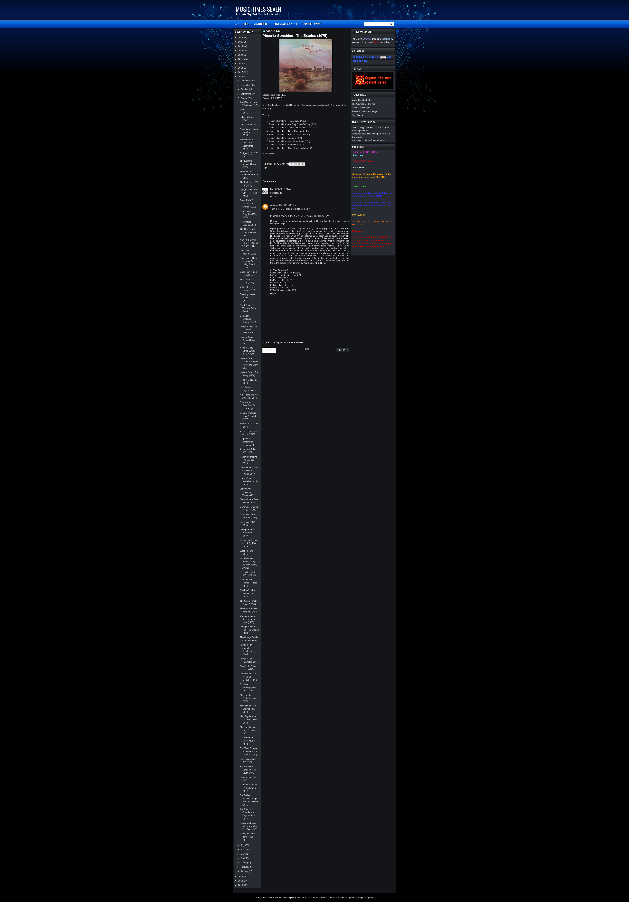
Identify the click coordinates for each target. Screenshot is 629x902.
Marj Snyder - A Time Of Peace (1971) (248, 730)
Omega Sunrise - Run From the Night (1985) (248, 619)
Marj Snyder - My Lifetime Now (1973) (248, 709)
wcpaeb (274, 205)
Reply (273, 196)
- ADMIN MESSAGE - (261, 24)
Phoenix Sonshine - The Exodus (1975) (249, 460)
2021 (240, 59)
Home (306, 349)
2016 (240, 76)
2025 (240, 42)
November (246, 85)
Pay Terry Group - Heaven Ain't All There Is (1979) (248, 751)
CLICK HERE (358, 167)
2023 (240, 50)
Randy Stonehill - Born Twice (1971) (248, 836)
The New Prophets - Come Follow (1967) (248, 232)
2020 (240, 63)
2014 (240, 881)
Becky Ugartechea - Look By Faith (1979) (248, 543)
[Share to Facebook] (300, 164)
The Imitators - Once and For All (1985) (249, 174)
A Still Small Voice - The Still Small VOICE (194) (249, 243)
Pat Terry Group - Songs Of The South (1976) (248, 769)
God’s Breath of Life (361, 100)
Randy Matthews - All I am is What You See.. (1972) (249, 826)
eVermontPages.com (347, 898)
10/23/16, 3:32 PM (287, 205)
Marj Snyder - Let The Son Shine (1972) (248, 719)
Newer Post (269, 350)
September (246, 94)
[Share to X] (297, 164)
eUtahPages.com (329, 898)
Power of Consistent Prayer (365, 111)
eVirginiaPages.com (366, 898)
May (243, 854)
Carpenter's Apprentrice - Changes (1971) (248, 441)
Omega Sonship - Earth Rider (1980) (248, 532)
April (243, 858)
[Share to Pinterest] (303, 164)
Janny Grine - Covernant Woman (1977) (248, 492)
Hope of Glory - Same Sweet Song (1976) (247, 351)
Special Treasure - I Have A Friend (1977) (249, 416)
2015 (240, 876)
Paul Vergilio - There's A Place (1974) (248, 582)
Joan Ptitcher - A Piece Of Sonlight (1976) (248, 676)
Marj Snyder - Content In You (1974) (248, 698)
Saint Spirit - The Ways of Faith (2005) (248, 308)
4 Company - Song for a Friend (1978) (249, 132)
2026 (240, 37)
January (245, 871)
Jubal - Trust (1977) (249, 124)
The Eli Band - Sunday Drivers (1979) (248, 164)
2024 (240, 46)
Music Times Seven (258, 9)
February (245, 867)
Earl (272, 189)
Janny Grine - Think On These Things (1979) (249, 470)
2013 (240, 885)
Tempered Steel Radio (362, 133)
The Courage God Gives (363, 104)
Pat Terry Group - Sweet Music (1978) (248, 740)
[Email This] (290, 164)
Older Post (343, 350)
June (243, 849)
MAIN (237, 24)
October (245, 89)
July (243, 845)
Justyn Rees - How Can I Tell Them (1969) (249, 192)
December (246, 80)
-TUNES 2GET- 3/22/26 (311, 24)
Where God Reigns (361, 107)
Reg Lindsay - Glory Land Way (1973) (249, 214)
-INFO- (246, 24)
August (244, 98)
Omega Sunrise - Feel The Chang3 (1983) (249, 629)
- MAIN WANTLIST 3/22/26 (285, 24)
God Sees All (358, 115)
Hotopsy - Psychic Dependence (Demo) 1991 (248, 329)
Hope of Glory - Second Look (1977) (247, 340)
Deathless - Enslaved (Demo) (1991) (248, 319)
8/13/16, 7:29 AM (283, 189)
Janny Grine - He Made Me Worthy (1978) (249, 481)
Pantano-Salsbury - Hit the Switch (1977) (249, 787)
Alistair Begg (358, 127)
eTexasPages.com (311, 898)
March (244, 862)
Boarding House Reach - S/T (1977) (247, 297)
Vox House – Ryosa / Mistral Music (368, 140)
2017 (240, 72)
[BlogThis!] (293, 164)
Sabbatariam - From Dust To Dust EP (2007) (248, 405)
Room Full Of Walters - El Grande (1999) (248, 203)
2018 (240, 68)
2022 (240, 55)
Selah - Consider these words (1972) (248, 593)
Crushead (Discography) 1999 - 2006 (248, 687)
